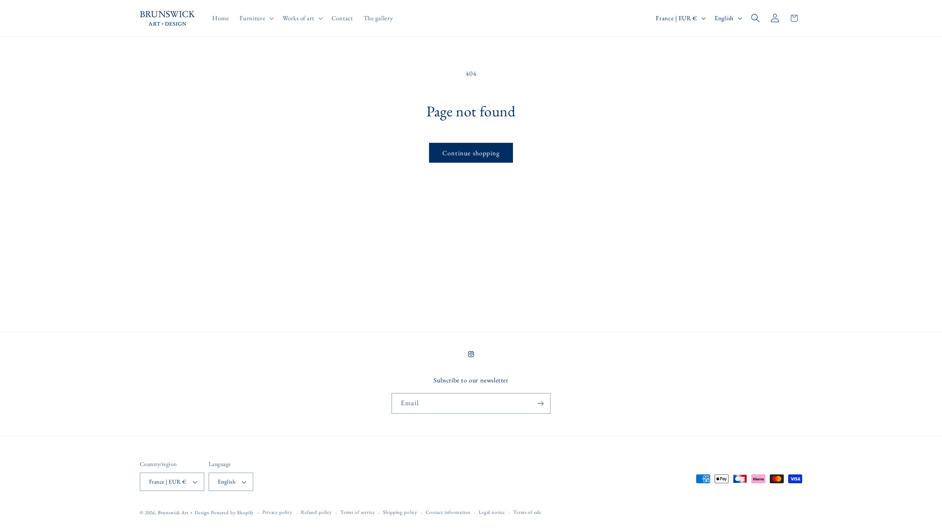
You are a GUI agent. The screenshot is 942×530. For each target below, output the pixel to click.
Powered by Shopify (232, 512)
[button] (255, 18)
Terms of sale (527, 512)
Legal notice (492, 512)
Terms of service (357, 512)
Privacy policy (277, 512)
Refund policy (316, 512)
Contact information (448, 512)
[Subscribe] (540, 403)
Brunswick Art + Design (183, 512)
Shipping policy (400, 512)
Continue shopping (471, 153)
